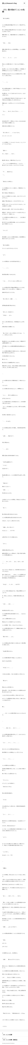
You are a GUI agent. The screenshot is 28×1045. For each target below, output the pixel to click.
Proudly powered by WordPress (8, 1043)
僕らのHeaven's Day (9, 3)
